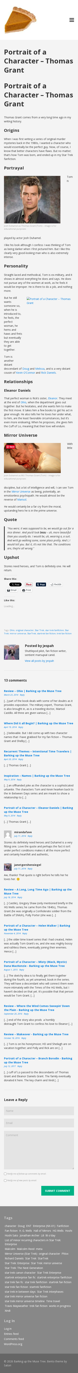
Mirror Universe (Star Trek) (21, 1253)
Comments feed (14, 1339)
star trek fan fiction (16, 1287)
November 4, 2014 (12, 933)
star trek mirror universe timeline (25, 1301)
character (10, 1226)
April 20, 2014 (10, 759)
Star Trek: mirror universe (46, 1263)
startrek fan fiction (46, 633)
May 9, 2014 (10, 779)
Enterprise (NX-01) (44, 1226)
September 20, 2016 (13, 1013)
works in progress (60, 1306)
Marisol (21, 499)
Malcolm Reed (25, 1249)
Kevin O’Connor (25, 372)
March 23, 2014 (11, 694)
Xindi (7, 1310)
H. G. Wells (25, 1230)
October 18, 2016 (12, 1038)
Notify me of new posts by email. (22, 1180)
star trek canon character (20, 1272)
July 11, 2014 (20, 835)
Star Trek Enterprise (49, 1272)
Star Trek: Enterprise (17, 1263)
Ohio (12, 630)
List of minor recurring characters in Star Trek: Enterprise (33, 1242)
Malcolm (10, 1249)
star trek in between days (20, 1291)
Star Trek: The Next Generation (24, 1268)
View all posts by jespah (39, 661)
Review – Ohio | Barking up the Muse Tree (33, 691)
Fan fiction (11, 1230)
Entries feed (11, 1334)
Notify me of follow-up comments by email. (26, 1173)
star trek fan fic (14, 1282)
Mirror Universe (21, 491)
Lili (42, 1235)
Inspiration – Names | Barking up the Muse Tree (37, 775)
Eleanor (52, 398)
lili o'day (50, 1235)
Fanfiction (63, 1226)
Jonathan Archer (29, 1235)
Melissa (39, 368)
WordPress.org (13, 1344)
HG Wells (58, 1230)
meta (39, 1249)
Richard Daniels (14, 1258)
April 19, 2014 (10, 727)
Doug (25, 368)
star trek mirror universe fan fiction (26, 1296)
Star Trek (39, 630)
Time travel (53, 1301)
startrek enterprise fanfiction (54, 1277)
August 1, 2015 (11, 969)
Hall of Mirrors (42, 1230)
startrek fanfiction (40, 1287)
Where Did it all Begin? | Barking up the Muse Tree (38, 723)
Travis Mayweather (16, 1306)
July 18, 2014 (10, 897)
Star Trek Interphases (50, 1291)
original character (25, 630)
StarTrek (31, 633)
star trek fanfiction (54, 630)
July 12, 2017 (10, 1066)
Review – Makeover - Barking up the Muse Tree (36, 1034)
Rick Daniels (48, 372)
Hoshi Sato (11, 1235)
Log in (8, 1328)
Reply (22, 694)
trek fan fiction (64, 633)
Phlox (65, 1253)
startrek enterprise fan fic (20, 1277)
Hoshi (68, 1230)
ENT (28, 1226)
